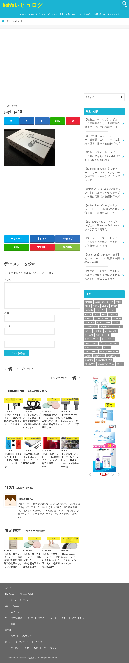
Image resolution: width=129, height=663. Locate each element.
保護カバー (99, 356)
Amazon (88, 302)
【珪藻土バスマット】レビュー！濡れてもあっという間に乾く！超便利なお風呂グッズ (102, 156)
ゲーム (23, 14)
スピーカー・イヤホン (58, 618)
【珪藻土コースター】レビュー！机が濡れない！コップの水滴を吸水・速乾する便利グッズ (102, 140)
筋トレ (8, 642)
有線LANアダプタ (104, 360)
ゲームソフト (111, 331)
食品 (68, 14)
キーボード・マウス (35, 618)
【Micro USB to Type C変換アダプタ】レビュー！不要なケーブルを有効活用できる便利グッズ (102, 193)
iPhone (88, 314)
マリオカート (91, 351)
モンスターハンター (109, 351)
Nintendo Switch (102, 318)
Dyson (114, 306)
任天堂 (88, 356)
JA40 (96, 314)
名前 (6, 313)
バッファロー (91, 343)
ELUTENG (100, 310)
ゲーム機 (89, 335)
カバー (88, 331)
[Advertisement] (42, 67)
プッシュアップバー (109, 343)
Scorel (100, 322)
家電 (61, 14)
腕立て (120, 364)
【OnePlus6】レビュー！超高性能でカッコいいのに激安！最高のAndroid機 (102, 258)
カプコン (98, 331)
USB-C (116, 322)
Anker (118, 302)
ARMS (96, 306)
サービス (88, 14)
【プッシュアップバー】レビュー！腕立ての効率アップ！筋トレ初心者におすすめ (102, 242)
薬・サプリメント (23, 642)
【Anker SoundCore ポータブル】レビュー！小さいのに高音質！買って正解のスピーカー (102, 209)
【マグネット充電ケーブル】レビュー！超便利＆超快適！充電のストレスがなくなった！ (102, 275)
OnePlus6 (89, 322)
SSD (107, 322)
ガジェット (52, 14)
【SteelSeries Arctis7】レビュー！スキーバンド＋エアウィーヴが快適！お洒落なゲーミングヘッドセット (102, 174)
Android (16, 606)
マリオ (107, 347)
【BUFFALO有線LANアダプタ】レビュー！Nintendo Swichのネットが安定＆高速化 (102, 225)
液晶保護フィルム (106, 364)
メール (7, 326)
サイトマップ (113, 14)
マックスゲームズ (93, 347)
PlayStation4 (10, 594)
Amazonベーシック (104, 302)
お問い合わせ (99, 14)
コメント (9, 280)
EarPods (89, 310)
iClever (111, 310)
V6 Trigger (105, 327)
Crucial (105, 306)
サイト (7, 339)
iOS (6, 606)
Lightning (113, 314)
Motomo (88, 318)
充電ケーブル (113, 356)
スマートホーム (78, 618)
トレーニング (108, 339)
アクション (117, 327)
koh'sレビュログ (23, 5)
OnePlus (117, 318)
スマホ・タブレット (36, 14)
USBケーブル (91, 327)
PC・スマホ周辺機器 (14, 618)
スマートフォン (92, 339)
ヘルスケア (76, 14)
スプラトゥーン (103, 335)
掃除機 (8, 630)
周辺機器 (89, 360)
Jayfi (104, 314)
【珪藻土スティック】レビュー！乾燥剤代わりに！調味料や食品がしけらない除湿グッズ (102, 123)
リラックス (40, 642)
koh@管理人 (25, 498)
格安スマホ (90, 364)
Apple (87, 306)
